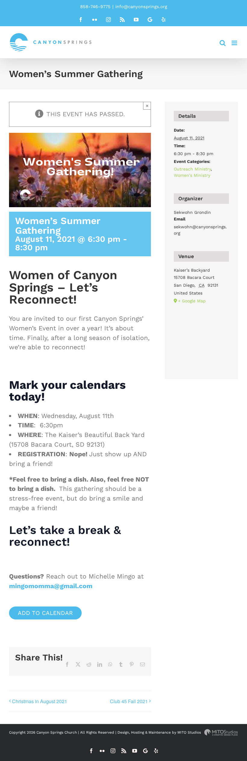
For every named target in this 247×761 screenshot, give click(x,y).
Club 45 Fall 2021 (129, 701)
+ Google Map (192, 300)
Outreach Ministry (192, 169)
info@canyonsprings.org (141, 6)
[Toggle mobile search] (223, 43)
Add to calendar (45, 613)
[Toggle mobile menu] (235, 43)
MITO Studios (189, 732)
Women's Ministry (192, 175)
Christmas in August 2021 (39, 701)
